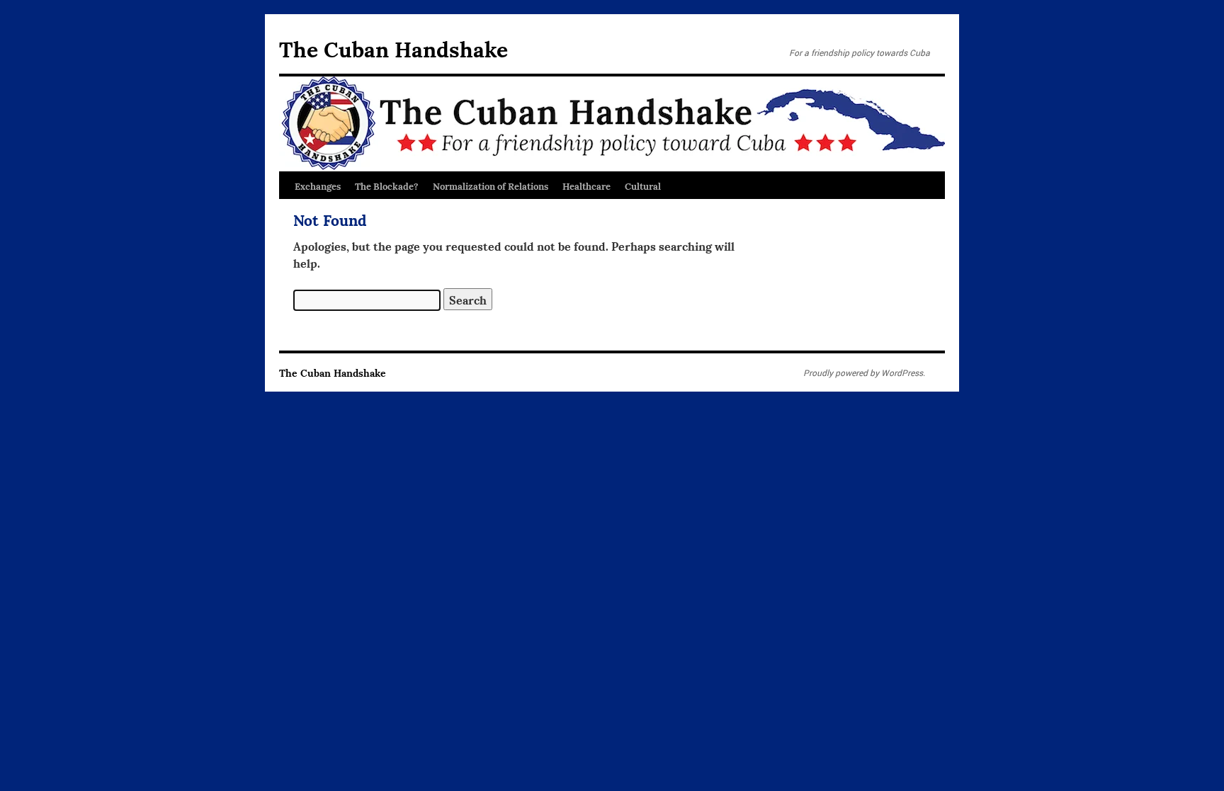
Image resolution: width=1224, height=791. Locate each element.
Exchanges (318, 185)
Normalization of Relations (490, 185)
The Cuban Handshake (393, 48)
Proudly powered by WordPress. (864, 372)
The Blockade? (387, 185)
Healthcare (586, 185)
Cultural (643, 185)
